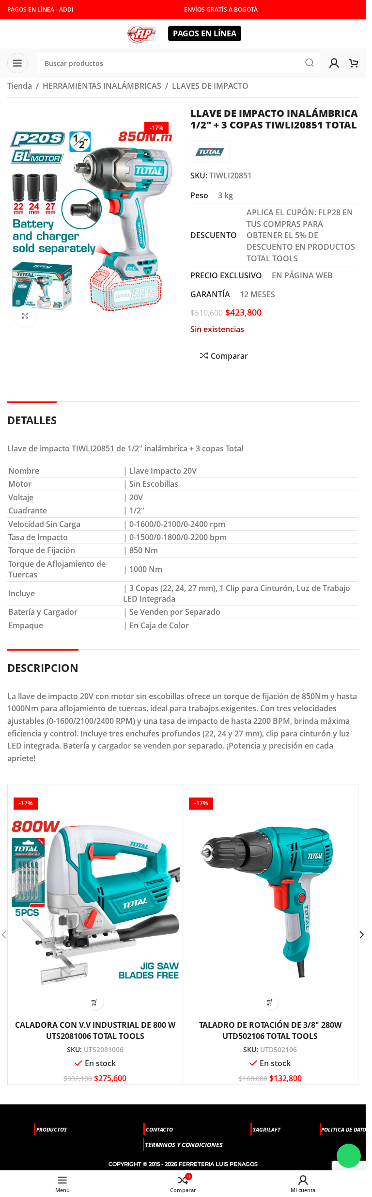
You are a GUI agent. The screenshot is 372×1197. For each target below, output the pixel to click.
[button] (95, 1001)
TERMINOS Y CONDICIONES (184, 1144)
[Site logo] (141, 33)
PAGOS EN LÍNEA (204, 33)
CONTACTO (159, 1129)
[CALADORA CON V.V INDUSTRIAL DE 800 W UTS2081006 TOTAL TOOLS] (95, 901)
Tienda (19, 85)
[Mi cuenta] (334, 63)
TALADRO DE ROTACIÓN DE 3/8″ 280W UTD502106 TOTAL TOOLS (270, 1030)
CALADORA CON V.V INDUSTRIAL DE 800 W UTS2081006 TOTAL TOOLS (95, 1030)
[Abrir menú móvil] (17, 63)
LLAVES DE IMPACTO (210, 85)
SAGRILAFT (266, 1129)
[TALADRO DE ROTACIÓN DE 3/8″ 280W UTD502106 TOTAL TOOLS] (271, 901)
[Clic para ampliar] (25, 316)
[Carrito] (353, 63)
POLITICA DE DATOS (345, 1129)
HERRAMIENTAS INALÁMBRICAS (102, 85)
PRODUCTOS (51, 1129)
